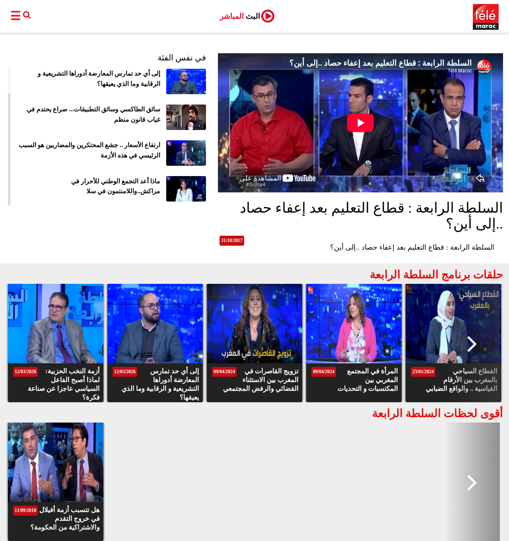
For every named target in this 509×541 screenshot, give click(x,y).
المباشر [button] (240, 16)
